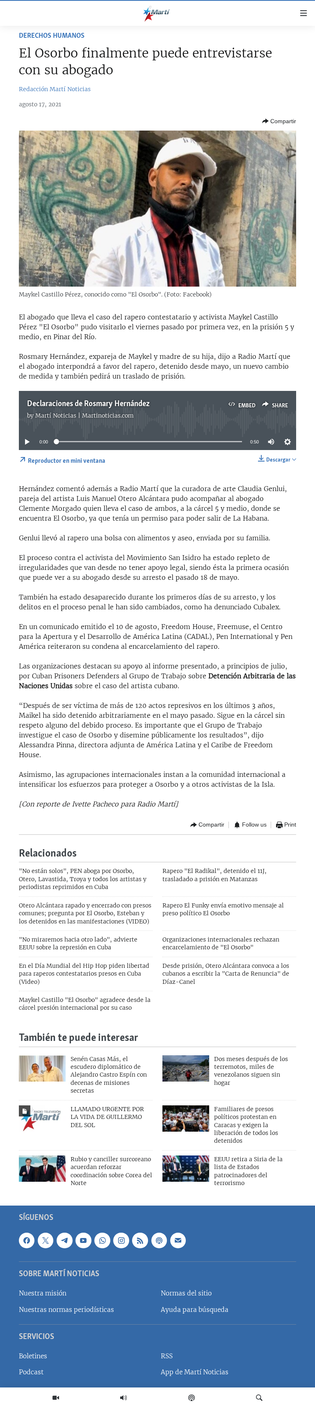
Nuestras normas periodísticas (66, 1309)
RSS (167, 1356)
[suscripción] (178, 1240)
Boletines (33, 1356)
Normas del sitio (186, 1293)
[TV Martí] (55, 1397)
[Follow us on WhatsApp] (102, 1240)
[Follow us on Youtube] (83, 1240)
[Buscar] (259, 1397)
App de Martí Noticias (194, 1372)
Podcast (31, 1372)
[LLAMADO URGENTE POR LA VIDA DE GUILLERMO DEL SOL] (42, 1118)
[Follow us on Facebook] (26, 1240)
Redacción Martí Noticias (55, 89)
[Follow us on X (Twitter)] (45, 1240)
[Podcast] (191, 1397)
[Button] (279, 121)
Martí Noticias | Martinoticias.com (84, 415)
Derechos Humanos (51, 36)
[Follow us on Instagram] (121, 1240)
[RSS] (140, 1240)
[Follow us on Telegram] (64, 1240)
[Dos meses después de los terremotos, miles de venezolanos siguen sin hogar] (185, 1068)
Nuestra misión (42, 1293)
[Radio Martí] (123, 1397)
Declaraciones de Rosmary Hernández (88, 404)
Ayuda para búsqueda (194, 1309)
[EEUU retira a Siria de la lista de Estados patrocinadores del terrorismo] (185, 1168)
